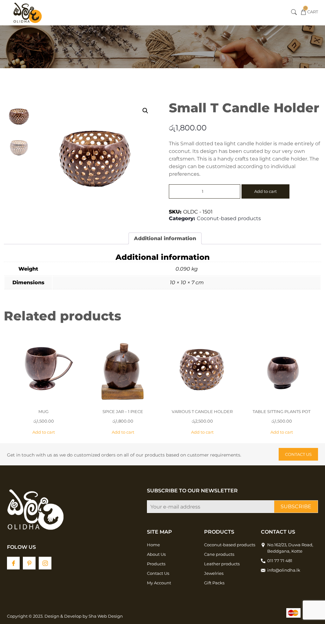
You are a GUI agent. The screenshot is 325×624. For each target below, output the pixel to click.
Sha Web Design (106, 616)
